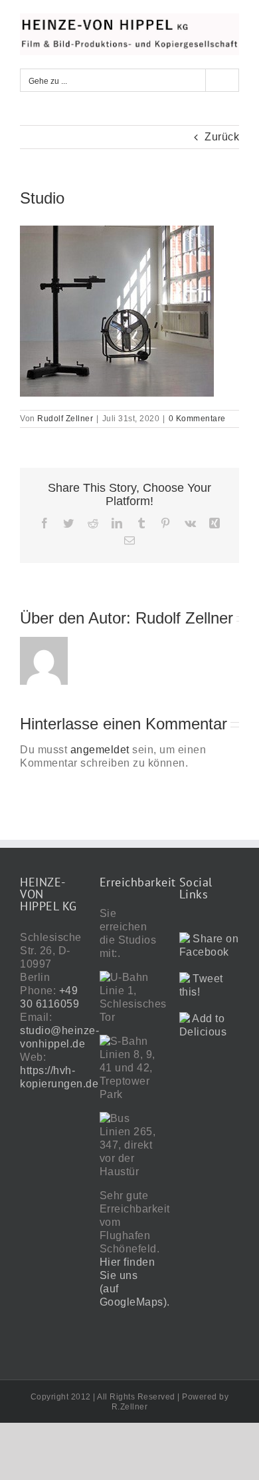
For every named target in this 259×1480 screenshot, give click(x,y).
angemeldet (100, 749)
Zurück (222, 136)
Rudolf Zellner (65, 418)
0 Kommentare (197, 418)
